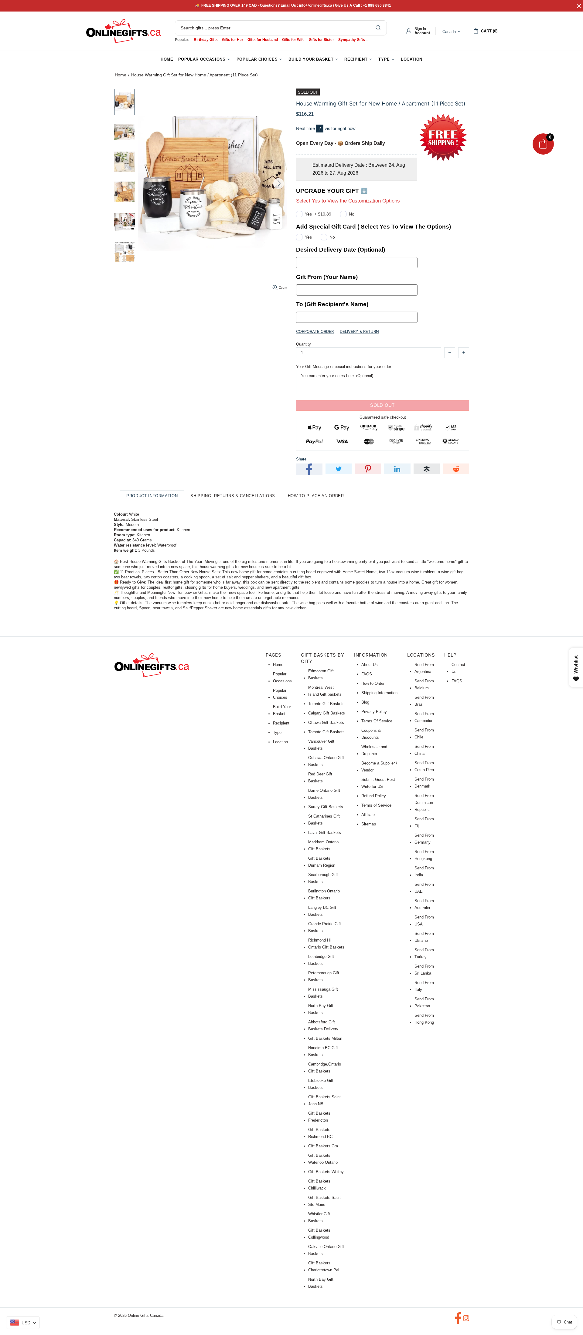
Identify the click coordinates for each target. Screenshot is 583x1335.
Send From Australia (424, 904)
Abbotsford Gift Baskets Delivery (323, 1025)
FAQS (366, 674)
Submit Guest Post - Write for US (379, 783)
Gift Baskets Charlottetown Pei (323, 1266)
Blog (365, 702)
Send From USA (424, 920)
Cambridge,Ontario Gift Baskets (324, 1067)
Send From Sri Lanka (424, 969)
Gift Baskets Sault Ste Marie (324, 1201)
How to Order (372, 683)
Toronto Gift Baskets (326, 703)
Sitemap (368, 824)
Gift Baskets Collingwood (319, 1234)
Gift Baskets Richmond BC (320, 1133)
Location (280, 742)
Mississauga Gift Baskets (323, 993)
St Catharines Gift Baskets (324, 819)
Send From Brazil (424, 701)
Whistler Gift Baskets (319, 1217)
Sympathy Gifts (351, 40)
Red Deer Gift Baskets (320, 777)
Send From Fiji (424, 822)
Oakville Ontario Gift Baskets (326, 1250)
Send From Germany (424, 839)
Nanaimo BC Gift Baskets (323, 1051)
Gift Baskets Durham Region (321, 862)
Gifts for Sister (321, 40)
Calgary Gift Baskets (326, 713)
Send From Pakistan (424, 1002)
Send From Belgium (424, 684)
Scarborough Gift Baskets (323, 878)
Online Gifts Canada (124, 31)
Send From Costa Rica (424, 766)
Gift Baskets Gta (323, 1146)
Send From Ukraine (424, 937)
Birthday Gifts (206, 40)
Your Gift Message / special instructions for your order (343, 366)
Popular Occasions (282, 677)
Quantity (303, 344)
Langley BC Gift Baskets (322, 911)
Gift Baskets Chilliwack (319, 1184)
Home (120, 75)
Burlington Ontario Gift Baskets (324, 894)
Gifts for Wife (293, 40)
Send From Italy (424, 986)
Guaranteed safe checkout (383, 417)
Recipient (281, 723)
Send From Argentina (424, 668)
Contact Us (458, 668)
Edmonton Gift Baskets (321, 674)
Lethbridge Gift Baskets (321, 960)
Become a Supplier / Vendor (379, 766)
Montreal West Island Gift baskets (325, 691)
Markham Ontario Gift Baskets (323, 845)
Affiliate (368, 814)
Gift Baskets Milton (325, 1038)
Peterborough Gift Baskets (323, 976)
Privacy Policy (374, 711)
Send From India (424, 871)
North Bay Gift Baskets (320, 1009)
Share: (302, 459)
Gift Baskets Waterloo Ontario (323, 1159)
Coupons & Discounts (371, 734)
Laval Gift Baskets (324, 832)
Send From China (424, 750)
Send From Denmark (424, 782)
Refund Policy (373, 796)
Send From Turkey (424, 953)
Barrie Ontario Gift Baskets (324, 794)
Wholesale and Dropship (374, 750)
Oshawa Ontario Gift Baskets (326, 761)
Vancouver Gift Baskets (321, 745)
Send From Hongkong (424, 855)
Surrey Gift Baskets (325, 807)
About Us (369, 664)
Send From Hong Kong (424, 1019)
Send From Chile (424, 733)
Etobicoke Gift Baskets (320, 1084)
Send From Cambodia (424, 717)
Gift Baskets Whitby (326, 1171)
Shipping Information (379, 693)
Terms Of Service (376, 721)
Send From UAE (424, 888)
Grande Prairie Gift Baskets (324, 927)
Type (277, 732)
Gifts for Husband (262, 40)
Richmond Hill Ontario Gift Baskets (326, 943)
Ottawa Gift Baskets (326, 722)
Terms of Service (376, 805)
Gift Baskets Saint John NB (324, 1100)
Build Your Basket (282, 710)
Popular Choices (280, 694)
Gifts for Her (232, 40)
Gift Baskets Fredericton (319, 1117)
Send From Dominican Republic (424, 802)
